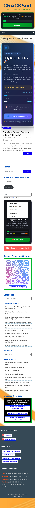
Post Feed (8, 435)
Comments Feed (10, 439)
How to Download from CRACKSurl (17, 418)
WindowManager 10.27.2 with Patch (16, 390)
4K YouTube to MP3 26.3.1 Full (19, 476)
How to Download (8, 455)
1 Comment (8, 140)
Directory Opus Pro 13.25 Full (14, 330)
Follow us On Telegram (17, 287)
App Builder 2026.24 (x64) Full (15, 367)
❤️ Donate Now (17, 240)
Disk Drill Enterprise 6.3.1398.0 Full (16, 333)
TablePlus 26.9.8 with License (14, 374)
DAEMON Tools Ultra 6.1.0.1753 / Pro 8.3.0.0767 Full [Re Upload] (13, 484)
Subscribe (8, 187)
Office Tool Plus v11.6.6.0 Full (14, 337)
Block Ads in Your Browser (17, 413)
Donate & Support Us (17, 116)
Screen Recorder (26, 138)
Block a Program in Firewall (11, 451)
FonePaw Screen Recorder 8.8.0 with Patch (16, 133)
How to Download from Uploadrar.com (17, 408)
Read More (28, 154)
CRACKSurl (17, 5)
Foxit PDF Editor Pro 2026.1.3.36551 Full (18, 322)
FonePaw (18, 138)
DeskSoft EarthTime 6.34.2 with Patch (17, 382)
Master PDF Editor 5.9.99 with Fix (18, 473)
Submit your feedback (10, 461)
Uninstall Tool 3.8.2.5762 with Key (16, 345)
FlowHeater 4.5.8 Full (12, 371)
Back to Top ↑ (17, 496)
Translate (17, 197)
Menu (3, 33)
